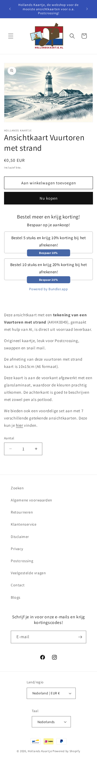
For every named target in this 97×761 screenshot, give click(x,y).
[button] (11, 36)
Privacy (17, 548)
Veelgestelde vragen (28, 572)
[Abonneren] (80, 637)
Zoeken (17, 488)
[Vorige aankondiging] (10, 9)
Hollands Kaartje (40, 751)
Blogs (15, 597)
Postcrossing (22, 560)
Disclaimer (20, 536)
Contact (18, 585)
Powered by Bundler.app (48, 289)
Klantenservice (23, 524)
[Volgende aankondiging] (87, 9)
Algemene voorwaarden (31, 500)
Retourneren (22, 512)
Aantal (9, 438)
